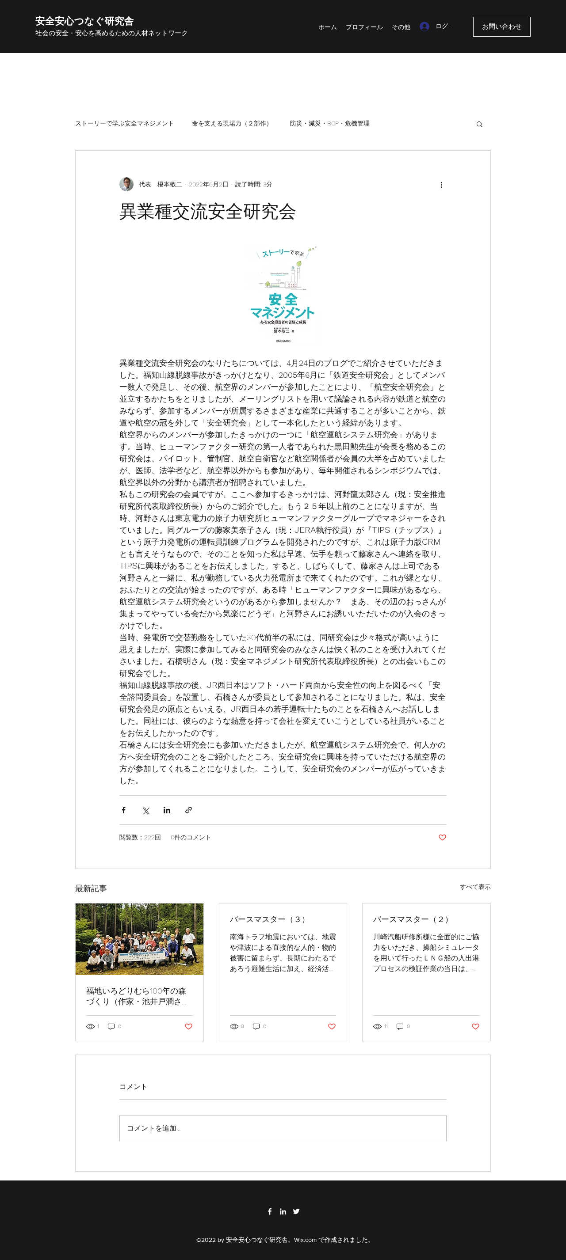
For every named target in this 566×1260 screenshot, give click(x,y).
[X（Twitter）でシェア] (145, 810)
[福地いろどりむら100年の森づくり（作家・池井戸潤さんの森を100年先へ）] (139, 939)
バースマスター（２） (413, 919)
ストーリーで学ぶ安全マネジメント (124, 123)
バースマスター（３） (270, 919)
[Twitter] (296, 1211)
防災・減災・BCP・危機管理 (330, 123)
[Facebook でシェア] (123, 810)
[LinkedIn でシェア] (167, 810)
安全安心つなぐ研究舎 (84, 21)
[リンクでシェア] (188, 810)
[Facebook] (269, 1211)
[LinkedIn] (283, 1211)
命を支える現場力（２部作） (232, 123)
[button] (479, 123)
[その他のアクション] (441, 184)
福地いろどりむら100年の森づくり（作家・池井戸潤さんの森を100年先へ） (138, 996)
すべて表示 (475, 886)
